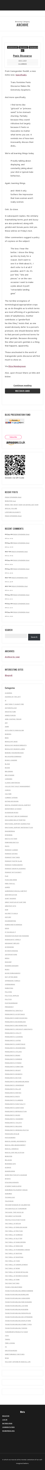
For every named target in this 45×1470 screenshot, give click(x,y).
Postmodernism (11, 1003)
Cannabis (8, 779)
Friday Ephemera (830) (13, 497)
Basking (8, 734)
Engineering (10, 831)
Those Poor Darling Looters (16, 1306)
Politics (8, 999)
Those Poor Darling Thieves (16, 1328)
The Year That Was (12, 1283)
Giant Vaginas (10, 898)
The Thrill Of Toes (12, 1261)
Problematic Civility (13, 1033)
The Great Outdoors (13, 1216)
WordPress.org (8, 1431)
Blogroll (8, 675)
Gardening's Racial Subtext (16, 891)
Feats (7, 846)
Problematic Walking (13, 1126)
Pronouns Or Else (12, 1134)
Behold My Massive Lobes (15, 749)
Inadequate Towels (13, 939)
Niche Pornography (13, 973)
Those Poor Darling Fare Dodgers (18, 1302)
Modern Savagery (12, 966)
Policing (8, 992)
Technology (10, 1197)
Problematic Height (13, 1070)
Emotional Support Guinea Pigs (17, 824)
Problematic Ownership (14, 1085)
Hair (6, 909)
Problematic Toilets (13, 1122)
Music (7, 969)
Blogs (7, 764)
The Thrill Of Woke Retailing (16, 1272)
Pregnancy (9, 1007)
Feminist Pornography (14, 865)
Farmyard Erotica (12, 842)
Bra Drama (9, 771)
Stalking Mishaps (12, 1182)
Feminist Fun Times (12, 857)
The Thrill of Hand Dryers (15, 1242)
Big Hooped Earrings (13, 756)
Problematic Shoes (12, 1115)
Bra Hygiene (9, 775)
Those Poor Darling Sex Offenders (19, 1317)
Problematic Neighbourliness (17, 1081)
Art (6, 723)
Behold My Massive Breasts (16, 745)
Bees (7, 738)
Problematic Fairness (13, 1059)
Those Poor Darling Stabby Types (18, 1324)
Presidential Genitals (14, 1010)
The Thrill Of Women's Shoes (16, 1276)
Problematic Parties (13, 1093)
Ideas (7, 928)
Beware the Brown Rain (14, 753)
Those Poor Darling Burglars (17, 1294)
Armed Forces (10, 715)
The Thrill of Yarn (12, 1279)
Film (6, 876)
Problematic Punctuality (15, 1104)
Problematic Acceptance (15, 1014)
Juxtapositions (11, 954)
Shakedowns (10, 1171)
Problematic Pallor (13, 1089)
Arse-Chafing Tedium (13, 719)
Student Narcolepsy (13, 1186)
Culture (8, 794)
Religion (8, 1160)
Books (7, 768)
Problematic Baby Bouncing (16, 1018)
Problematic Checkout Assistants (18, 1029)
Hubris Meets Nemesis (13, 924)
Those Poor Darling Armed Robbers (19, 1291)
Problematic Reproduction (16, 1111)
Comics (8, 790)
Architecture (10, 711)
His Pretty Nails (11, 913)
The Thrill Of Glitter (13, 1238)
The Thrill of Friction (14, 1231)
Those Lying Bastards (13, 1287)
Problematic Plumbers (14, 1100)
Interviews (9, 947)
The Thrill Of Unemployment (16, 1264)
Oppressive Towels (12, 980)
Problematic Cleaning (14, 1037)
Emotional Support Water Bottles (19, 827)
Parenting (9, 988)
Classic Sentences (12, 782)
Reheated (8, 1156)
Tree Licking (10, 1343)
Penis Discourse (22, 55)
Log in (4, 1419)
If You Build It (10, 932)
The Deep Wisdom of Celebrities (17, 1205)
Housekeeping (10, 921)
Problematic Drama (12, 1055)
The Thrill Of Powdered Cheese (17, 1249)
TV (6, 1347)
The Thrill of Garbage (14, 1235)
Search (34, 637)
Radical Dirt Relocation (14, 1152)
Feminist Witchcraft (13, 872)
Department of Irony (13, 809)
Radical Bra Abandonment (15, 1145)
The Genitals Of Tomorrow (16, 1208)
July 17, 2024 (22, 60)
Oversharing (10, 984)
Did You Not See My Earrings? (16, 816)
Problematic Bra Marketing (16, 1025)
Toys (7, 1335)
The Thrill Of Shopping (14, 1257)
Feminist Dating (11, 853)
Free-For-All (23, 47)
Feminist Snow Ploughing (15, 868)
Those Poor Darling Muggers (16, 1309)
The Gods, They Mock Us (14, 1212)
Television (9, 1201)
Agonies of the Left (13, 697)
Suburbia (8, 1193)
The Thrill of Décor (13, 1223)
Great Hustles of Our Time (15, 902)
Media (7, 958)
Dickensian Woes (11, 812)
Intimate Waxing (11, 951)
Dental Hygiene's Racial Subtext (18, 805)
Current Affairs (11, 797)
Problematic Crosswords (15, 1048)
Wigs (7, 1358)
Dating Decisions (12, 801)
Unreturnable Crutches (14, 1354)
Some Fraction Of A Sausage (16, 1175)
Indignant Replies (12, 943)
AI (5, 700)
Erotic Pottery (11, 839)
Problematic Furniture (14, 1066)
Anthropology (12, 47)
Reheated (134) (10, 501)
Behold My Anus (11, 741)
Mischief (8, 962)
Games (7, 887)
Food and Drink (11, 880)
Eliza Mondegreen (17, 366)
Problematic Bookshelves (15, 1022)
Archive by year (12, 657)
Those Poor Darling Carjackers (17, 1298)
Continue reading (23, 385)
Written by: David (22, 391)
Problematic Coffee (13, 1040)
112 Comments (22, 64)
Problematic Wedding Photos (17, 1130)
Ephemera (8, 835)
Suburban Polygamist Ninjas (16, 1190)
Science (8, 1167)
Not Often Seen (11, 977)
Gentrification (11, 895)
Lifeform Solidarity (13, 512)
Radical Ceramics (12, 1149)
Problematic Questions (14, 1108)
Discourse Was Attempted (15, 820)
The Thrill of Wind (12, 1268)
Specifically (21, 75)
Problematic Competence (15, 1044)
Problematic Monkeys (13, 1074)
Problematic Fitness (13, 1063)
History (8, 917)
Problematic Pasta (12, 1096)
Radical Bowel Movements (15, 1141)
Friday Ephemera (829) (13, 516)
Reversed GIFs (10, 1164)
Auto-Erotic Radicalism (14, 730)
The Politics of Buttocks (15, 1220)
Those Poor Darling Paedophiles (18, 1313)
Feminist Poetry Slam (13, 861)
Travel (7, 1339)
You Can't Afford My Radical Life (18, 1362)
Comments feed (8, 1427)
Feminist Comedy (11, 850)
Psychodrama (10, 1137)
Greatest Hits (10, 906)
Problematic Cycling (13, 1051)
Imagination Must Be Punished (17, 936)
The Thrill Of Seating (13, 1253)
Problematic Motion (13, 1078)
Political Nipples (12, 995)
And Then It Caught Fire (14, 704)
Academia (8, 693)
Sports (8, 1179)
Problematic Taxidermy (14, 1119)
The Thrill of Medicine (14, 1246)
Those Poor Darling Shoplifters (18, 1320)
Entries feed (7, 1423)
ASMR (7, 726)
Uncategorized (11, 1350)
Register (5, 1416)
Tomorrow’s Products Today (16, 1332)
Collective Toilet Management (17, 786)
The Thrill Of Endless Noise (16, 1227)
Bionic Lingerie (11, 760)
